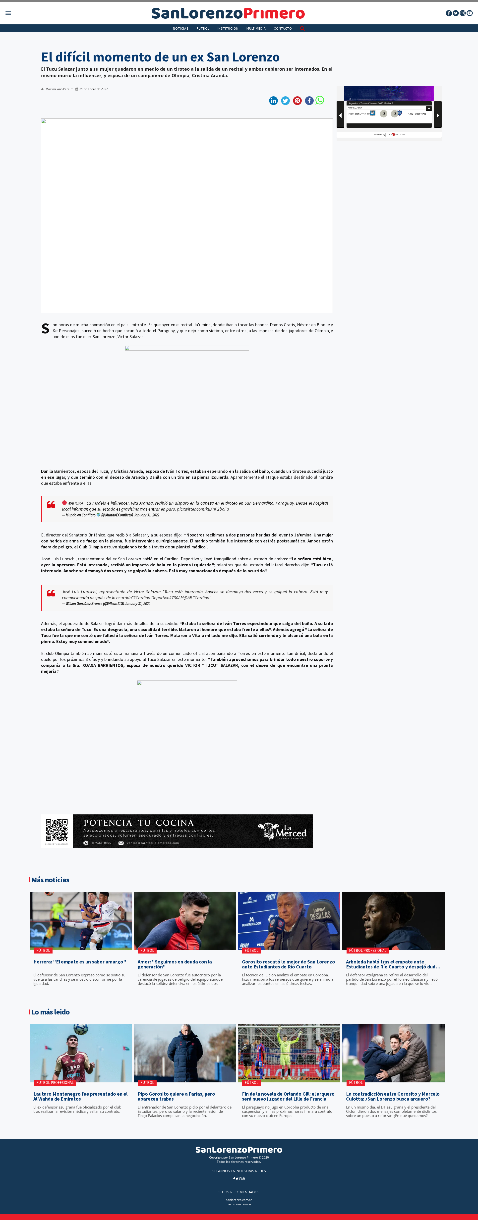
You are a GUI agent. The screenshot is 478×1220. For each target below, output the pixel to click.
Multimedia (256, 28)
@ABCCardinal (197, 597)
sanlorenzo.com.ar (239, 1200)
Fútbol (203, 28)
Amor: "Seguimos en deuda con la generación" (175, 964)
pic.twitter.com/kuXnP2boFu (203, 509)
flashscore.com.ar (239, 1204)
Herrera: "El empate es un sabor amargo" (79, 961)
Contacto (283, 28)
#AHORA (75, 503)
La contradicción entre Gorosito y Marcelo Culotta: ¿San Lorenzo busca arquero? (393, 1096)
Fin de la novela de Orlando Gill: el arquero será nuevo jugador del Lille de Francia (288, 1096)
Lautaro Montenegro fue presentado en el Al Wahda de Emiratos (80, 1096)
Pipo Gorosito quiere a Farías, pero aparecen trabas (176, 1096)
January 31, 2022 (146, 515)
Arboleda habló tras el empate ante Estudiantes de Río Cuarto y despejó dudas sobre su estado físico (393, 964)
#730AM (176, 597)
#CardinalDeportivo (151, 597)
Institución (228, 28)
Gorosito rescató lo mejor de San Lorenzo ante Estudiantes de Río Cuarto (288, 964)
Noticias (181, 28)
